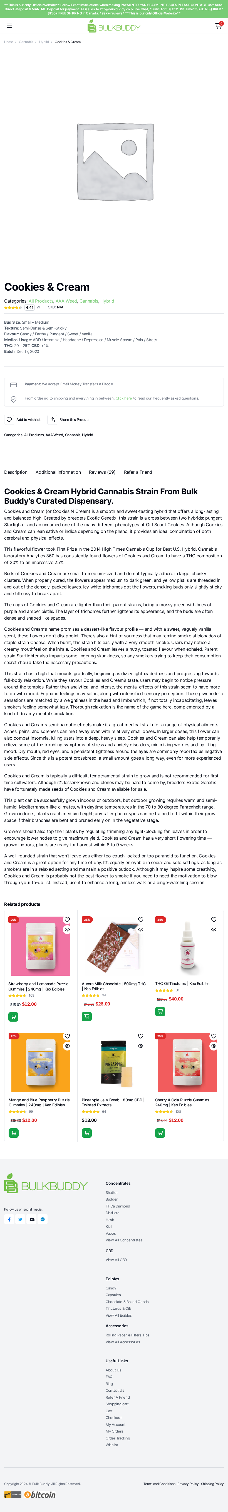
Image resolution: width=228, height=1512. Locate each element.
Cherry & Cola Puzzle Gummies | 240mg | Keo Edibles (183, 1102)
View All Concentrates (124, 1240)
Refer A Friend (118, 1397)
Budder (112, 1199)
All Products (41, 301)
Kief (109, 1226)
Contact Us (115, 1390)
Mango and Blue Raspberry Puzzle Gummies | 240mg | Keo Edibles (39, 1102)
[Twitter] (20, 1219)
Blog (109, 1383)
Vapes (111, 1233)
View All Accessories (123, 1342)
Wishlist (112, 1445)
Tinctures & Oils (119, 1308)
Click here (124, 398)
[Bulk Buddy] (114, 25)
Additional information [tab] (58, 472)
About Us (113, 1370)
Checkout (114, 1417)
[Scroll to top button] (219, 1487)
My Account (116, 1424)
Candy (111, 1288)
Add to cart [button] (13, 1017)
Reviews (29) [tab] (102, 472)
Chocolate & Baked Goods (127, 1301)
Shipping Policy (212, 1484)
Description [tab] (15, 472)
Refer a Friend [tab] (138, 472)
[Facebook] (9, 1219)
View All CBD (116, 1259)
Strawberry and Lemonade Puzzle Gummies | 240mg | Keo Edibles (38, 986)
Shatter (112, 1192)
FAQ (109, 1376)
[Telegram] (43, 1219)
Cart (109, 1411)
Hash (110, 1219)
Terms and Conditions (159, 1484)
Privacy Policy (188, 1484)
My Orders (114, 1431)
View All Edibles (119, 1315)
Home (8, 42)
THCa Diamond (118, 1206)
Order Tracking (118, 1438)
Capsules (113, 1295)
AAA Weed (66, 301)
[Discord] (31, 1219)
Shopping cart (117, 1404)
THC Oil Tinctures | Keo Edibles (182, 983)
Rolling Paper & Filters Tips (127, 1335)
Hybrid (44, 42)
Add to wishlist (9, 420)
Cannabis (26, 42)
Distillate (113, 1213)
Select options (160, 1011)
